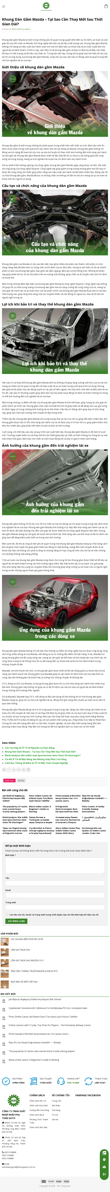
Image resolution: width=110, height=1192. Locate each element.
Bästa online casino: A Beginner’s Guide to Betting (34, 1060)
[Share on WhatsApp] (4, 770)
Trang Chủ (56, 1101)
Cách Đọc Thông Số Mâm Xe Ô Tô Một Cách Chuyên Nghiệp (36, 763)
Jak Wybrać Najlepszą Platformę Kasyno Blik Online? (35, 999)
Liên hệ (55, 1119)
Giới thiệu (56, 1105)
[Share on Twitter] (14, 770)
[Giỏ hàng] (106, 6)
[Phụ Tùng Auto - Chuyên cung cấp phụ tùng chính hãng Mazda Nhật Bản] (55, 6)
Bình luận (10, 855)
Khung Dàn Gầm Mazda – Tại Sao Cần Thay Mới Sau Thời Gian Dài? (40, 751)
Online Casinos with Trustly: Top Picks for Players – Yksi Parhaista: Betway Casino (50, 1025)
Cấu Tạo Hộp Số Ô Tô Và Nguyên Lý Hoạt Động (30, 747)
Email (8, 890)
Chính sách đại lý (37, 1115)
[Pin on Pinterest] (23, 770)
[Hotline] (104, 1174)
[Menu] (3, 6)
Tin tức (21, 780)
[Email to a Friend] (18, 770)
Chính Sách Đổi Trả (38, 1101)
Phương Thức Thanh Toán (39, 1121)
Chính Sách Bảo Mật (38, 1127)
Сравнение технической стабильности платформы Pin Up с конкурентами (48, 1008)
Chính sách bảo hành (39, 1105)
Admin (27, 29)
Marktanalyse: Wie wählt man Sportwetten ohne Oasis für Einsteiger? (42, 755)
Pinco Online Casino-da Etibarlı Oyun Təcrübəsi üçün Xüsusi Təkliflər (43, 1016)
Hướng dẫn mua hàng (39, 1110)
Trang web (10, 902)
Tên (7, 878)
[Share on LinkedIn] (28, 770)
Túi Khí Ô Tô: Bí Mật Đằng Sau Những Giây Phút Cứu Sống (36, 759)
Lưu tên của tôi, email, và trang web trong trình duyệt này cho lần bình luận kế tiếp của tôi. (54, 914)
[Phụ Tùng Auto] (104, 1167)
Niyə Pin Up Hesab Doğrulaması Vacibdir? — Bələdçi (35, 1042)
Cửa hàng (56, 1110)
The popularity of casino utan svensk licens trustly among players (42, 1051)
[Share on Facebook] (9, 770)
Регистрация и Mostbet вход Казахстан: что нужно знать (39, 1034)
